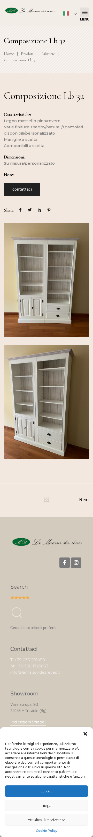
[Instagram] (76, 562)
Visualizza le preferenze (46, 819)
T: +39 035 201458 (27, 659)
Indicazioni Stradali (28, 722)
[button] (85, 733)
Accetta (46, 791)
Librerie (48, 53)
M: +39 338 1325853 (29, 666)
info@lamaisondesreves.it (35, 672)
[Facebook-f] (64, 562)
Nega (46, 805)
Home (9, 53)
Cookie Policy (46, 831)
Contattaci (22, 189)
